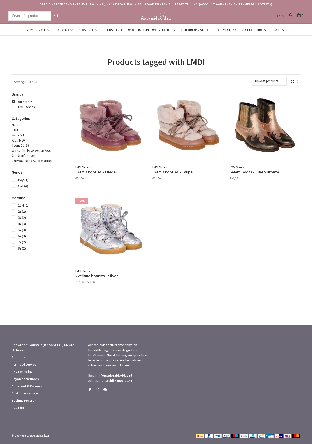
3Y (22, 217)
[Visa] (218, 437)
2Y (22, 211)
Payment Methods (25, 379)
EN (279, 16)
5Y (22, 230)
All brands (25, 102)
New (29, 30)
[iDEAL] (200, 437)
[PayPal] (209, 437)
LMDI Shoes (26, 107)
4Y (22, 224)
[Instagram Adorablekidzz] (97, 390)
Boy (23, 180)
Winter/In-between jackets (151, 30)
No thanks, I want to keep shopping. (249, 433)
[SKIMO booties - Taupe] (187, 127)
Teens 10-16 (113, 30)
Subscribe (241, 411)
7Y (22, 242)
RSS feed (18, 407)
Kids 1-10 (86, 30)
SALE (42, 30)
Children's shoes (196, 30)
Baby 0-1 (62, 30)
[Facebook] (89, 390)
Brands (278, 30)
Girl (23, 186)
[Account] (291, 16)
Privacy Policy (22, 371)
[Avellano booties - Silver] (110, 231)
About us (18, 357)
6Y (22, 236)
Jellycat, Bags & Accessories (241, 30)
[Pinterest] (105, 390)
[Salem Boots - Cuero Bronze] (265, 127)
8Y (22, 248)
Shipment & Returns (27, 386)
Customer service (25, 393)
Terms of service (24, 364)
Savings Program (24, 400)
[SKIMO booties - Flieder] (110, 127)
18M (23, 205)
